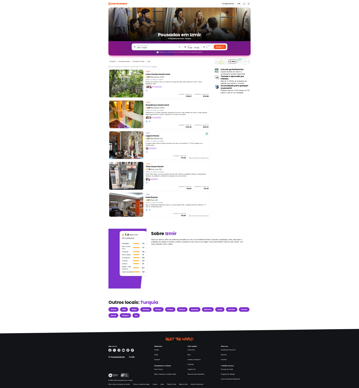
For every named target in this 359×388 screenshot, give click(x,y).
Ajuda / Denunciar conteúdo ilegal (165, 374)
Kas (136, 315)
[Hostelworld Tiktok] (132, 350)
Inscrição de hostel (227, 369)
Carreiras (224, 359)
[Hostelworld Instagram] (118, 350)
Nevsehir (231, 309)
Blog (189, 354)
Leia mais (154, 66)
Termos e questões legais (141, 384)
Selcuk (113, 315)
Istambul (146, 309)
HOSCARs (191, 364)
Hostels (156, 350)
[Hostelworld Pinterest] (127, 350)
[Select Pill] (244, 4)
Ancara (113, 309)
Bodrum (182, 309)
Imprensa (224, 354)
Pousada (157, 359)
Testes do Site (171, 384)
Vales (162, 384)
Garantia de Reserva (194, 359)
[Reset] (179, 47)
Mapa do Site (183, 384)
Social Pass (191, 350)
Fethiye (170, 309)
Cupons (155, 384)
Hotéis (156, 354)
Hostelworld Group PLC (228, 350)
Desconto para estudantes (196, 374)
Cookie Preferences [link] (196, 384)
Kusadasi (194, 309)
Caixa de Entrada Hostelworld (230, 379)
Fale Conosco (158, 369)
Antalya (158, 309)
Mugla (134, 309)
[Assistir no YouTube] (123, 350)
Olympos (125, 315)
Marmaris (207, 309)
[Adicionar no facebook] (109, 350)
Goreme (244, 309)
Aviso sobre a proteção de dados (119, 384)
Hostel (148, 71)
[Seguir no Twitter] (114, 350)
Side (124, 309)
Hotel (147, 133)
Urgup (219, 309)
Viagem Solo (192, 369)
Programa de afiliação (228, 374)
